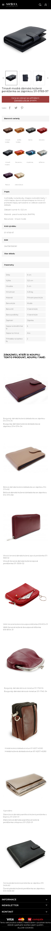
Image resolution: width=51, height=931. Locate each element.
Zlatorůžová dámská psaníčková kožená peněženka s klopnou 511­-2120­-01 (21, 821)
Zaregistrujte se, (21, 100)
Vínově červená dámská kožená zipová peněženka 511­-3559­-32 (20, 562)
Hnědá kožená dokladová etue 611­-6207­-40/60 (25, 751)
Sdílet (9, 107)
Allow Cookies (25, 928)
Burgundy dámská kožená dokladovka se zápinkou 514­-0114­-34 (21, 425)
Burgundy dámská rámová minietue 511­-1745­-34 (25, 691)
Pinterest (22, 107)
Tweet (16, 107)
